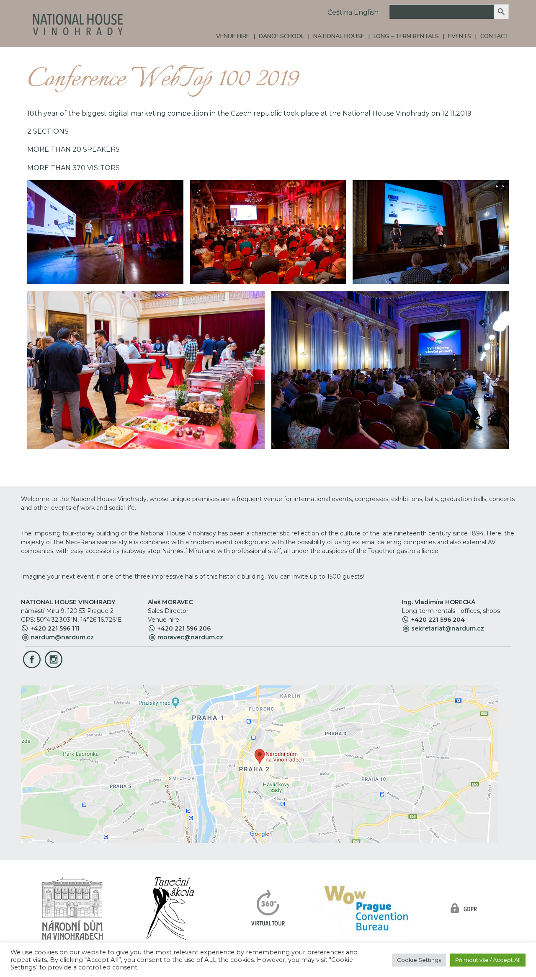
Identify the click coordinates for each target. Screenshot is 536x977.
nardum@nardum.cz (62, 637)
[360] (268, 908)
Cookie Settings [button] (419, 959)
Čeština (339, 12)
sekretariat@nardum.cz (447, 628)
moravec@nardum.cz (190, 637)
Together (381, 551)
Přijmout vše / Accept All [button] (488, 959)
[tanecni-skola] (169, 908)
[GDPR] (464, 908)
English (366, 12)
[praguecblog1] (366, 908)
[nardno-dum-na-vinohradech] (72, 908)
